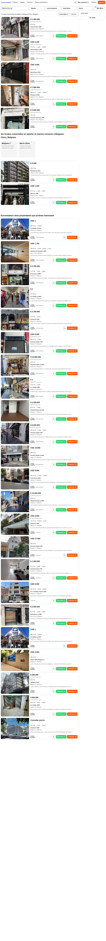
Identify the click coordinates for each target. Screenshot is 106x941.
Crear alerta (63, 14)
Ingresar (101, 2)
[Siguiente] (77, 135)
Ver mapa (92, 17)
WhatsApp (60, 36)
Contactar (71, 36)
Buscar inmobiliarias (41, 2)
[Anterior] (73, 135)
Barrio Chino (25, 143)
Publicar (93, 2)
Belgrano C (6, 143)
